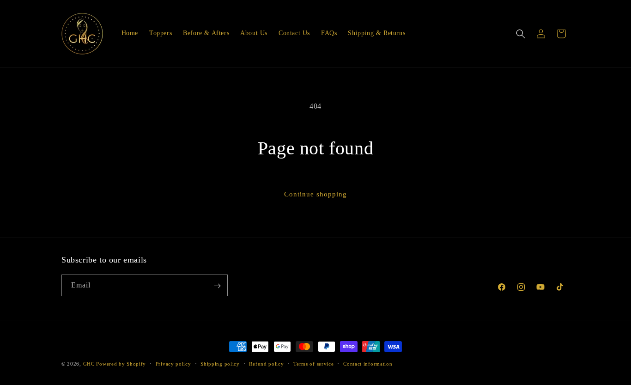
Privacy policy (173, 363)
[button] (520, 34)
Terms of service (313, 363)
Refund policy (266, 363)
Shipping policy (220, 363)
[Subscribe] (217, 286)
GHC (89, 364)
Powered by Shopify (121, 364)
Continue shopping (315, 194)
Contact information (367, 363)
